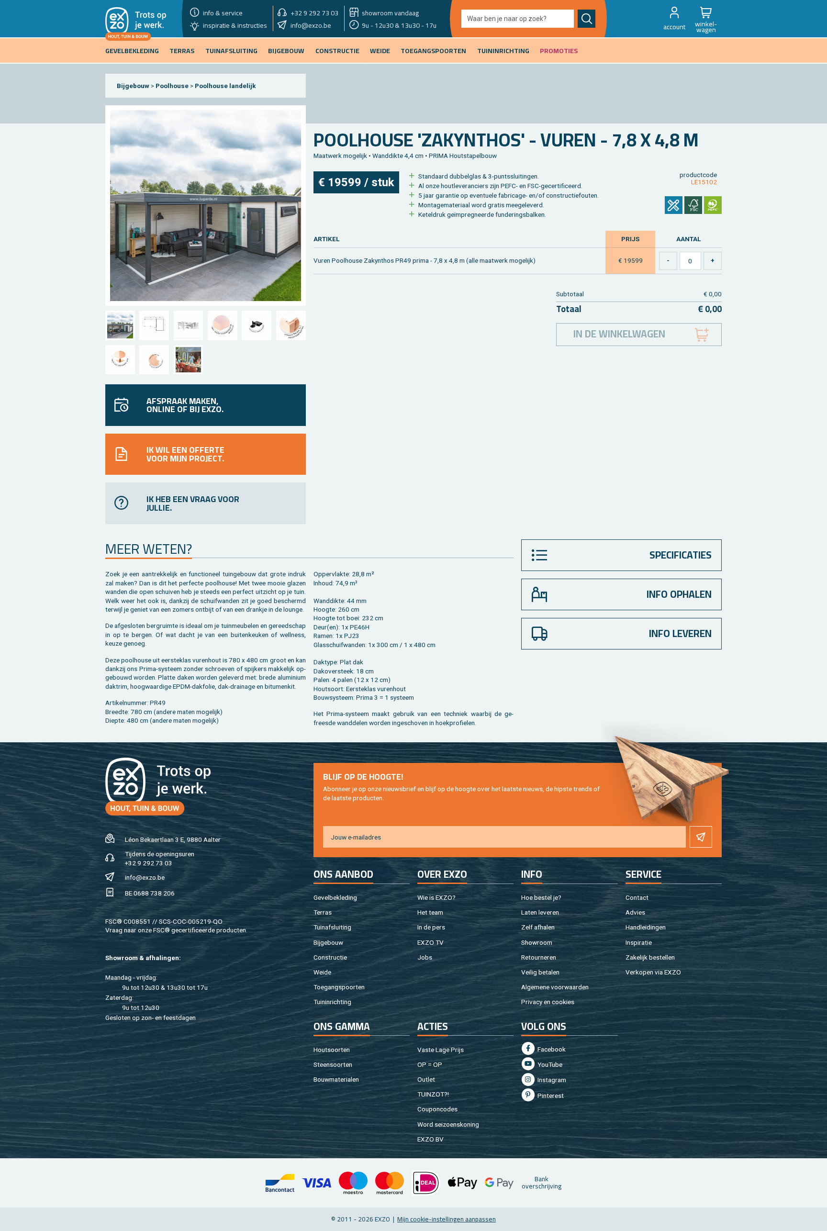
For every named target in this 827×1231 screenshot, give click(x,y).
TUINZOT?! (433, 1094)
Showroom (536, 942)
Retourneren (538, 957)
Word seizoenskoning (448, 1124)
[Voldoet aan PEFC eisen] (713, 205)
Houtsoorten (331, 1049)
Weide (322, 972)
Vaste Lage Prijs (440, 1049)
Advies (635, 912)
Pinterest (550, 1095)
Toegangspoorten (339, 987)
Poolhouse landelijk (225, 86)
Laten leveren (540, 912)
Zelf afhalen (538, 927)
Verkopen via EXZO (653, 972)
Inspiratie (639, 942)
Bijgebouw (133, 86)
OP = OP (429, 1064)
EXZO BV (430, 1139)
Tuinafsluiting (332, 927)
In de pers (431, 927)
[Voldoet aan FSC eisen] (693, 205)
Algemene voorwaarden (555, 987)
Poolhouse (172, 86)
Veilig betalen (540, 972)
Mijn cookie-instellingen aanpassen (446, 1219)
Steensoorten (332, 1064)
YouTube (549, 1064)
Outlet (426, 1079)
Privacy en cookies (547, 1002)
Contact (637, 897)
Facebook (551, 1049)
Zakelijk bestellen (650, 957)
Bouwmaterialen (336, 1079)
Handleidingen (646, 927)
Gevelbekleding (335, 897)
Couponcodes (437, 1109)
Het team (430, 912)
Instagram (551, 1080)
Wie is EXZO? (436, 897)
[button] (674, 18)
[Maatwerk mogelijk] (673, 205)
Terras (322, 912)
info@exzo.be (145, 877)
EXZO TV (430, 942)
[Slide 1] (120, 325)
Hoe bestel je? (541, 897)
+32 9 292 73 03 (148, 863)
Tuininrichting (332, 1002)
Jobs (424, 957)
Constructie (330, 957)
